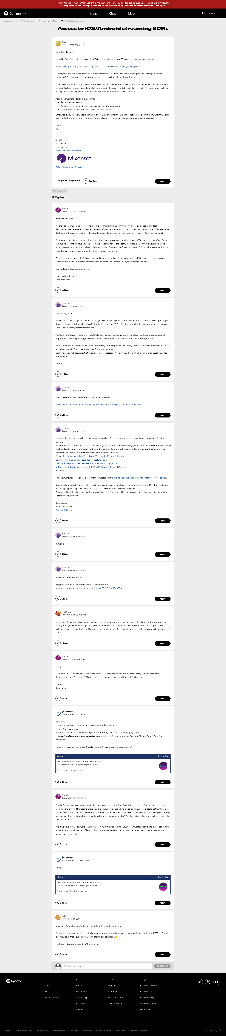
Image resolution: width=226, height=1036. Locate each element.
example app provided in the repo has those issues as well (140, 477)
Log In (211, 13)
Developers (81, 991)
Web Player (113, 991)
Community (17, 13)
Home (18, 21)
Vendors (80, 1009)
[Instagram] (200, 982)
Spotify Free (145, 1009)
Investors (80, 1003)
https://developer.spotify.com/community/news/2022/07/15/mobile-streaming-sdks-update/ (98, 66)
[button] (170, 43)
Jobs (47, 991)
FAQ (64, 728)
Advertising (81, 997)
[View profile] (58, 43)
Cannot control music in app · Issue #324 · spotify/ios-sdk (80, 459)
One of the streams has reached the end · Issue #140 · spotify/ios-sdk (86, 463)
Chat (112, 13)
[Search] (203, 13)
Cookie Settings (58, 1030)
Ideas (132, 13)
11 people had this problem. (68, 180)
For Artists (81, 985)
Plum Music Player (63, 510)
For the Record (51, 997)
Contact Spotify (115, 1003)
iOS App (59, 167)
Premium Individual (148, 985)
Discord (78, 167)
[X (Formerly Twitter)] (208, 982)
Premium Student (148, 1003)
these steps (130, 5)
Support (112, 985)
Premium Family (147, 997)
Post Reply (162, 966)
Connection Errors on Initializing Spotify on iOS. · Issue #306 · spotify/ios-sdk (89, 456)
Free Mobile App (115, 997)
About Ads (73, 1030)
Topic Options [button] (59, 190)
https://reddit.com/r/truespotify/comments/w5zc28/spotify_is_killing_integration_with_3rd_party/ (99, 404)
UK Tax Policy (120, 1030)
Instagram (68, 167)
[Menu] (220, 13)
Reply (163, 181)
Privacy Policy (42, 1030)
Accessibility (87, 1030)
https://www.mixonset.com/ (68, 150)
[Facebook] (216, 982)
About (47, 985)
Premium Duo (146, 991)
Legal (8, 1030)
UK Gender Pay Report (138, 1030)
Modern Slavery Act (103, 1030)
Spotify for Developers (38, 21)
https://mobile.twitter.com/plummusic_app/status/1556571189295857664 (89, 588)
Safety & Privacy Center (24, 1030)
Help (93, 13)
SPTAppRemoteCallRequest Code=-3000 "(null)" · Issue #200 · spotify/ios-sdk (90, 467)
